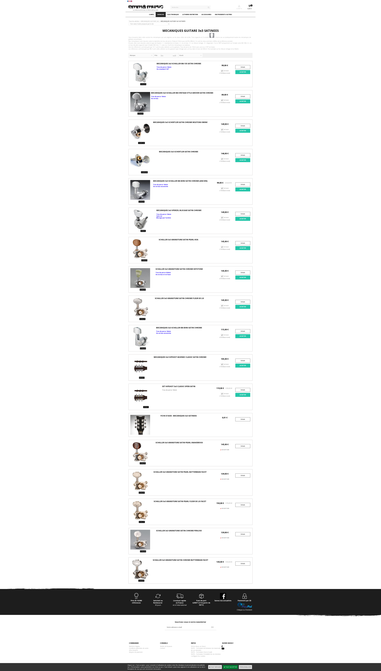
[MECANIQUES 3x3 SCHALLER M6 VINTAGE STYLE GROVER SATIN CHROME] (140, 111)
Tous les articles (134, 21)
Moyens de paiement (136, 652)
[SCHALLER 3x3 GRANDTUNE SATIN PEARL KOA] (140, 258)
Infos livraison (133, 650)
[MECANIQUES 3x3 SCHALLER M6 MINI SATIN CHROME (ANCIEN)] (140, 199)
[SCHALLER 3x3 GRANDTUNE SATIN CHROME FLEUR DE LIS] (140, 317)
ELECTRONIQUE (173, 14)
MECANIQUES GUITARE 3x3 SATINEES (173, 21)
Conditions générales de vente (138, 648)
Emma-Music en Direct (198, 646)
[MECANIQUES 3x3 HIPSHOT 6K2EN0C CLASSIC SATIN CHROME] (140, 375)
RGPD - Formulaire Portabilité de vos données (206, 654)
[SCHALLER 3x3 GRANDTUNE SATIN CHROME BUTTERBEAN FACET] (140, 578)
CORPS (151, 14)
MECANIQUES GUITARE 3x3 (150, 21)
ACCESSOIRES (206, 14)
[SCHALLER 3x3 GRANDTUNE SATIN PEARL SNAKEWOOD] (140, 461)
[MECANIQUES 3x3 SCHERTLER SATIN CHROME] (140, 170)
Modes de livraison (166, 646)
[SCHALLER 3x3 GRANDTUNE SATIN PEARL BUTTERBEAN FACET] (140, 490)
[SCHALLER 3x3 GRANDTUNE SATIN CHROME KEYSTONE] (140, 287)
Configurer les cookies (198, 656)
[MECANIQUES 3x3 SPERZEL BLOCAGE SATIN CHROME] (140, 229)
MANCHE (160, 14)
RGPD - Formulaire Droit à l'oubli (201, 652)
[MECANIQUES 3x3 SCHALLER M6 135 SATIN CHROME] (140, 82)
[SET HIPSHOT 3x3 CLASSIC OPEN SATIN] (140, 405)
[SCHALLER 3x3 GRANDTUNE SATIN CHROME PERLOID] (140, 549)
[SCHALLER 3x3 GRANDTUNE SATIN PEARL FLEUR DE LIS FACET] (140, 520)
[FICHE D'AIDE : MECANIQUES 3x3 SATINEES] (140, 434)
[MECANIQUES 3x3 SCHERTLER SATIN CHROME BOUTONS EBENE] (140, 141)
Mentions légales (134, 646)
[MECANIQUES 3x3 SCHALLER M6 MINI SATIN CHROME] (140, 346)
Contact (162, 648)
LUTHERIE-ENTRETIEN (190, 14)
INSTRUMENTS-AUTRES (223, 14)
